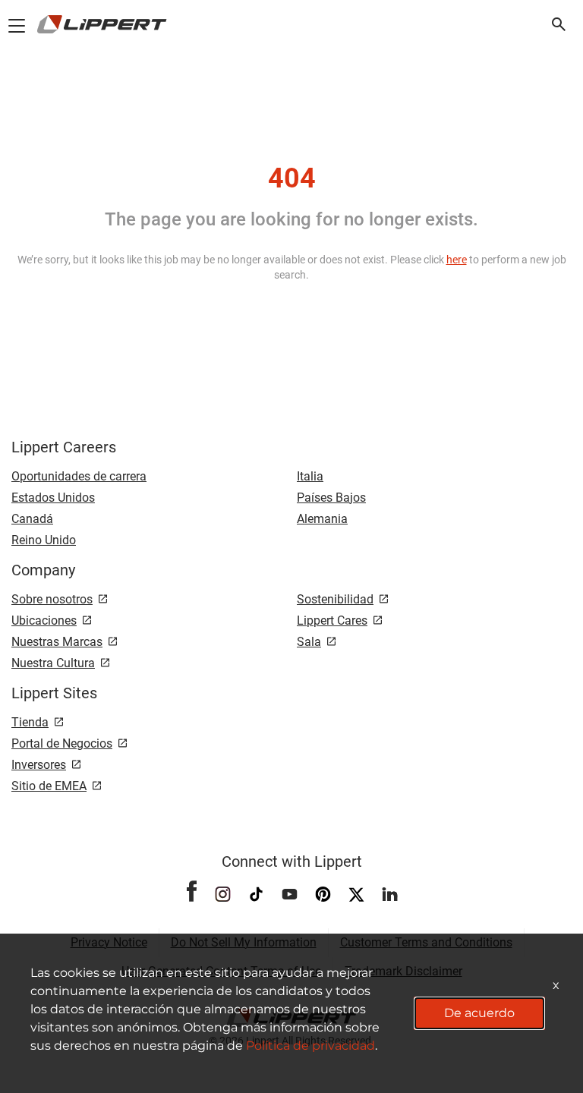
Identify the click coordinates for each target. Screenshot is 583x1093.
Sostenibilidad (335, 599)
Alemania (322, 519)
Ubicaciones (44, 620)
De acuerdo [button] (479, 1013)
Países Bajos (331, 497)
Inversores (38, 765)
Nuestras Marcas (56, 642)
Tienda (30, 722)
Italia (310, 476)
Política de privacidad (310, 1045)
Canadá (32, 519)
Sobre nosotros (52, 599)
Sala (309, 642)
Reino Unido (43, 540)
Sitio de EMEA (49, 786)
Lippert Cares (332, 620)
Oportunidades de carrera (79, 476)
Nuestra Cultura (53, 663)
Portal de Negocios (61, 743)
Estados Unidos (53, 497)
